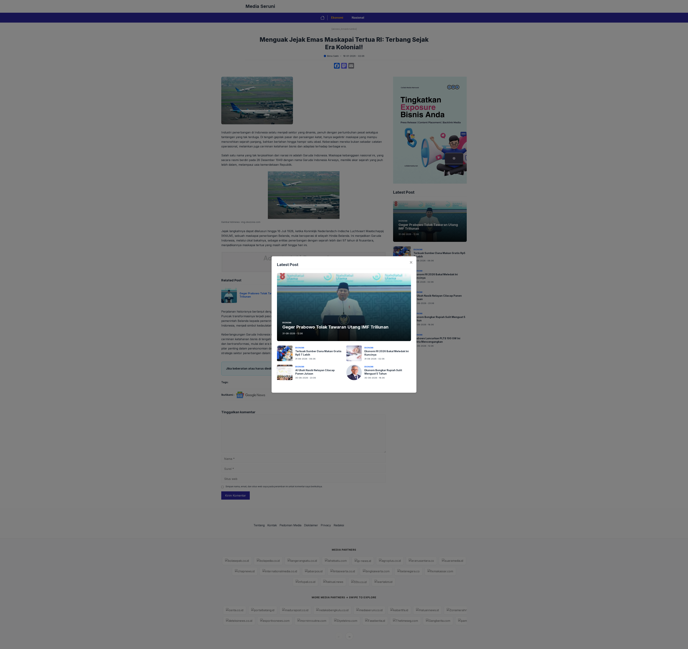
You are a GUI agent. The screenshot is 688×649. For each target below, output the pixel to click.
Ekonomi (286, 323)
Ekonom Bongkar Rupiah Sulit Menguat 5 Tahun (383, 372)
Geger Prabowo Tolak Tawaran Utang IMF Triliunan (335, 327)
